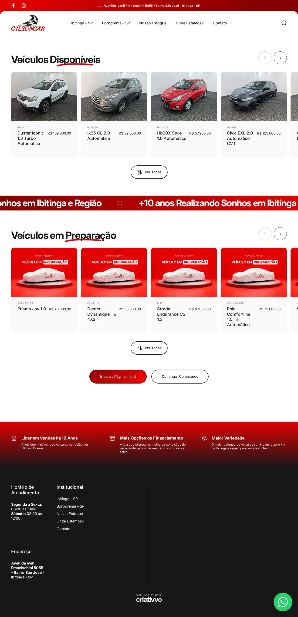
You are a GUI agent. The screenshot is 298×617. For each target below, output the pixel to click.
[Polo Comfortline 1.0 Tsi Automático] (254, 272)
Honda (232, 127)
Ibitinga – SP (67, 498)
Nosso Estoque (70, 513)
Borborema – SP (71, 506)
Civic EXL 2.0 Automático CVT (240, 138)
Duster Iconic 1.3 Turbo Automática (30, 138)
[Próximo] (280, 57)
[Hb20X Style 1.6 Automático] (184, 96)
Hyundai (93, 127)
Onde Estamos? (70, 521)
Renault (23, 127)
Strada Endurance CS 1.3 (171, 314)
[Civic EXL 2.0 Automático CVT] (254, 96)
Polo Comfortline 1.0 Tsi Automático (238, 316)
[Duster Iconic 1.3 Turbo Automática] (44, 96)
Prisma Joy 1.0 (31, 308)
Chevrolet (25, 303)
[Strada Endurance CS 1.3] (184, 272)
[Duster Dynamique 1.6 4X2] (114, 272)
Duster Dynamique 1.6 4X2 (101, 314)
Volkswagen (236, 303)
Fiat (160, 303)
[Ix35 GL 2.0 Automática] (114, 96)
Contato (64, 528)
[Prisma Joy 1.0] (44, 272)
